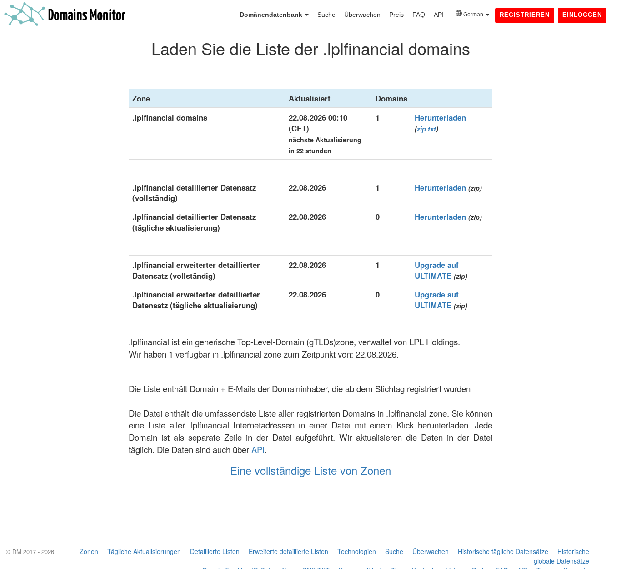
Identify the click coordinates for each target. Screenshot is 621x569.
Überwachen (362, 14)
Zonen (89, 551)
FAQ (418, 14)
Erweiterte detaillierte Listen (288, 551)
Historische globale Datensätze (561, 556)
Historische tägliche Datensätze (503, 551)
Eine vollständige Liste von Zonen (310, 470)
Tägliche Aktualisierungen (144, 551)
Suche (326, 14)
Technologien (356, 551)
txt (432, 128)
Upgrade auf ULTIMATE (437, 270)
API (439, 14)
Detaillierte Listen (215, 551)
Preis (396, 14)
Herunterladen (440, 117)
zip (421, 128)
